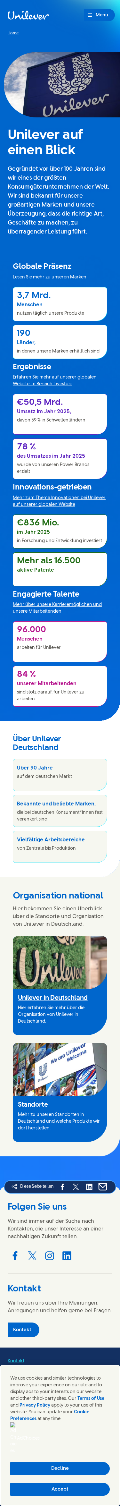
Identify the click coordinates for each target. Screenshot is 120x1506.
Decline (60, 1468)
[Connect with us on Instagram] (49, 1255)
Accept (60, 1489)
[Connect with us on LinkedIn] (67, 1255)
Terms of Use (90, 1398)
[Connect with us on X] (32, 1255)
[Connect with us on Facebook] (15, 1255)
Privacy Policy (35, 1405)
